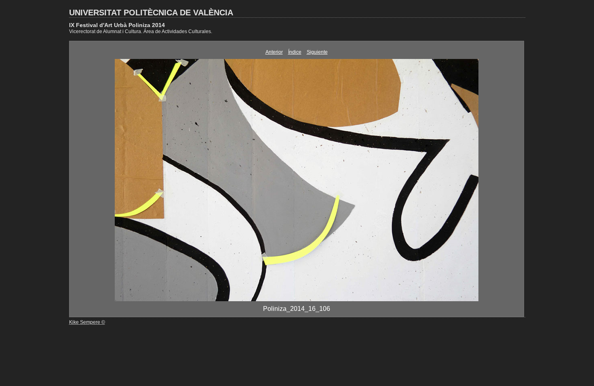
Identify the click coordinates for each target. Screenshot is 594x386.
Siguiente (317, 52)
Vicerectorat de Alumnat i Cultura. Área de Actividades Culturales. (140, 31)
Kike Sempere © (87, 322)
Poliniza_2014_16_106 (296, 308)
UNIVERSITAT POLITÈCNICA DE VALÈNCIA (151, 12)
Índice (294, 52)
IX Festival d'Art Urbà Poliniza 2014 (117, 25)
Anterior (274, 52)
